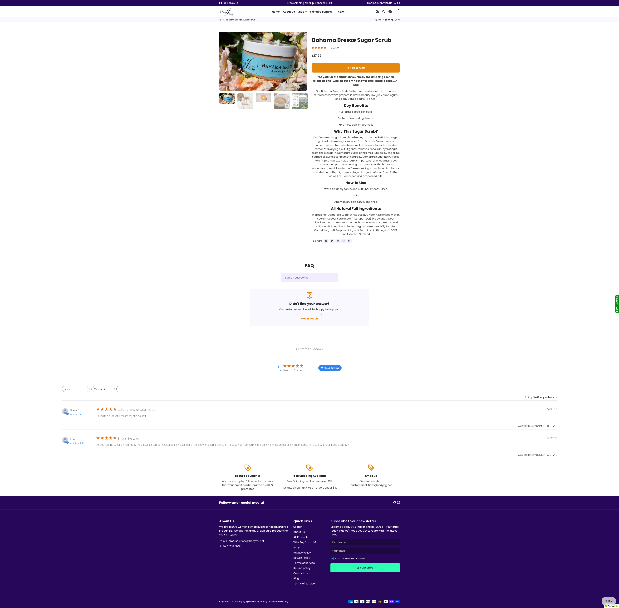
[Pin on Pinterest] (392, 19)
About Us (289, 12)
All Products (301, 537)
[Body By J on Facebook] (220, 3)
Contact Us (300, 573)
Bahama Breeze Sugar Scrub (240, 19)
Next (303, 61)
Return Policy (301, 558)
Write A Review (330, 367)
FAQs (296, 547)
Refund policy (301, 568)
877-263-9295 (230, 546)
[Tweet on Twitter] (389, 19)
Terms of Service (304, 563)
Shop (302, 12)
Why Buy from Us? (304, 542)
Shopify (263, 601)
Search (297, 527)
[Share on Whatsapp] (396, 19)
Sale (342, 12)
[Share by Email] (399, 19)
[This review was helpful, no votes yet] (548, 426)
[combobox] (76, 389)
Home (276, 12)
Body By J (242, 601)
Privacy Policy (302, 552)
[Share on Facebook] (386, 19)
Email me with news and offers (350, 558)
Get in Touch (309, 318)
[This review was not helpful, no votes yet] (554, 426)
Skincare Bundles (323, 12)
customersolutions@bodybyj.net (242, 541)
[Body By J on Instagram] (224, 3)
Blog (296, 578)
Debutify (284, 601)
